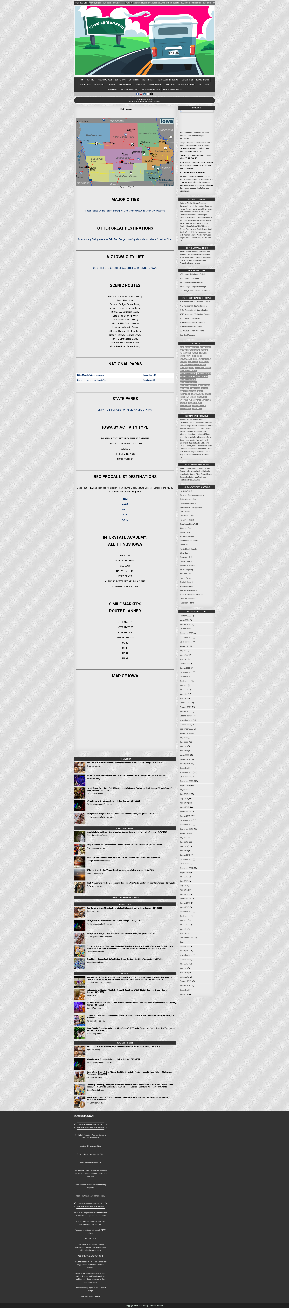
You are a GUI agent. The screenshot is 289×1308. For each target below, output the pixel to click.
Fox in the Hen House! (188, 598)
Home (81, 80)
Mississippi (192, 217)
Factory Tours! (170, 85)
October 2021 (185, 681)
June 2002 (184, 994)
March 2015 (184, 907)
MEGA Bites (183, 391)
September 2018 (186, 829)
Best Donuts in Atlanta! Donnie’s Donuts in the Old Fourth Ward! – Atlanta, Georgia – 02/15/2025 (124, 762)
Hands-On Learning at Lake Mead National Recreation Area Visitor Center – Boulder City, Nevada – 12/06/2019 (131, 883)
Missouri (201, 217)
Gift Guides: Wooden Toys (188, 385)
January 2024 (185, 624)
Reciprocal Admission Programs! (168, 80)
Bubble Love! (185, 532)
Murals (200, 391)
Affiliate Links (206, 142)
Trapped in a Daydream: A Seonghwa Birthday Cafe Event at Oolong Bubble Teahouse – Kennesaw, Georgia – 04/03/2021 (130, 1016)
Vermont (187, 235)
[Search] (151, 94)
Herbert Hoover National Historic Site (91, 380)
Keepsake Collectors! (188, 590)
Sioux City (150, 210)
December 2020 (186, 716)
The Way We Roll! (187, 515)
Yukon (197, 263)
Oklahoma (205, 226)
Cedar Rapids (91, 210)
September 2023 (186, 633)
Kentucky (194, 211)
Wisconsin (190, 238)
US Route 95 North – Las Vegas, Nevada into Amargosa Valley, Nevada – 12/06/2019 (120, 870)
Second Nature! (140, 85)
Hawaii (194, 209)
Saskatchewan (192, 260)
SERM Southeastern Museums (192, 331)
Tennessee (201, 232)
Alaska (189, 203)
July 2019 (184, 789)
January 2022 (185, 668)
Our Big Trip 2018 (185, 400)
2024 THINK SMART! (148, 80)
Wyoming (197, 238)
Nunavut (191, 263)
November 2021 (186, 676)
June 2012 (184, 924)
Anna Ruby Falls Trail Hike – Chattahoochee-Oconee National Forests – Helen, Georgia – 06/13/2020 (127, 832)
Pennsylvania (191, 229)
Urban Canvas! (185, 553)
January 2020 (185, 763)
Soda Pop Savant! (187, 536)
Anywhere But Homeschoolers (189, 350)
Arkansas (202, 203)
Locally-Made (184, 388)
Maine (208, 211)
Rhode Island (202, 229)
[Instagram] (144, 94)
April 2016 (184, 890)
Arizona (196, 203)
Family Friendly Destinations (202, 359)
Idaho (199, 209)
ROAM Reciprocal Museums (191, 326)
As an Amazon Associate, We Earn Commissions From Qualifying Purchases (90, 1126)
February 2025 (185, 616)
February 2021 (185, 707)
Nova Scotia (184, 257)
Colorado (191, 206)
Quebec (183, 260)
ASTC (125, 509)
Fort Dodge (119, 239)
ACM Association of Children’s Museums (195, 301)
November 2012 (186, 911)
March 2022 (184, 663)
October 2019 (185, 777)
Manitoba (202, 251)
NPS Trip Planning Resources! (191, 282)
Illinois (204, 209)
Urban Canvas (197, 409)
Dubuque (140, 210)
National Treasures (198, 394)
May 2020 (184, 746)
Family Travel (193, 362)
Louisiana (201, 211)
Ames (80, 239)
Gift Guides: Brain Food (203, 368)
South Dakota (191, 232)
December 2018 (186, 820)
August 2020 (185, 733)
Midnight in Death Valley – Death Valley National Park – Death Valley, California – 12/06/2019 (123, 857)
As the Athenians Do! (188, 499)
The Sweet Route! (187, 520)
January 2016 (185, 903)
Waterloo (160, 210)
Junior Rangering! (186, 569)
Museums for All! (187, 80)
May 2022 (184, 655)
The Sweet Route (185, 406)
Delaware (208, 206)
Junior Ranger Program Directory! (193, 286)
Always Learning (205, 347)
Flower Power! (185, 578)
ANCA (125, 504)
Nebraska (183, 220)
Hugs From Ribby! (187, 603)
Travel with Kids (185, 409)
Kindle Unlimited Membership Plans (90, 1154)
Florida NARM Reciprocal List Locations (192, 365)
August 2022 (185, 646)
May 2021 (184, 694)
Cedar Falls (107, 239)
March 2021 (184, 702)
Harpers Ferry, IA (149, 375)
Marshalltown (142, 239)
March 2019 (184, 807)
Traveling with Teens (199, 406)
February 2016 (185, 898)
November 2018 (186, 824)
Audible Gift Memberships (90, 1146)
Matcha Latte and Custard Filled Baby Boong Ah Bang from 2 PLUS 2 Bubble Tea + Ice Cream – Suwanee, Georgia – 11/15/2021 (128, 991)
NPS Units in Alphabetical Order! (192, 274)
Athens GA (204, 350)
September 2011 (186, 938)
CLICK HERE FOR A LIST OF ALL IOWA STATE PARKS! (125, 409)
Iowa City (130, 239)
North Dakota (191, 226)
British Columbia (192, 251)
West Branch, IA (149, 380)
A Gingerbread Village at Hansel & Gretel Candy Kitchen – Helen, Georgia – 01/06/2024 (121, 813)
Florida (182, 209)
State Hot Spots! (85, 85)
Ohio (199, 226)
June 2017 (184, 877)
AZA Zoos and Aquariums (190, 318)
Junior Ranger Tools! (125, 85)
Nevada (191, 220)
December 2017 (186, 859)
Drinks (199, 356)
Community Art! (186, 557)
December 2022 (186, 637)
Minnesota (184, 217)
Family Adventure (185, 359)
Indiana (210, 209)
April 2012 (184, 933)
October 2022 (185, 642)
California (183, 206)
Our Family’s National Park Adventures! (195, 291)
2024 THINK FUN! (134, 80)
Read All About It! (186, 582)
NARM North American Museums (193, 322)
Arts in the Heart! (186, 586)
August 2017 (185, 872)
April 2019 (184, 803)
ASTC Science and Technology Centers (195, 314)
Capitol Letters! (186, 561)
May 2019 (184, 798)
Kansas (187, 211)
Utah (181, 235)
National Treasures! (187, 565)
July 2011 (184, 942)
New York (199, 223)
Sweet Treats (206, 400)
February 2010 (185, 981)
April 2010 (184, 972)
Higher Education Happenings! (191, 507)
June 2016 (184, 881)
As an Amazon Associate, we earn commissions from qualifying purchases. (194, 135)
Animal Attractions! (155, 85)
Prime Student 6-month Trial (90, 1162)
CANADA (207, 85)
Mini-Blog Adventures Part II (151, 89)
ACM (125, 499)
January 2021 (185, 711)
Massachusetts (193, 214)
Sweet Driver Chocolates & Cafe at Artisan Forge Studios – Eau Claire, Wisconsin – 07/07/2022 (124, 959)
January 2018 (185, 855)
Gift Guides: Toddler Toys (188, 382)
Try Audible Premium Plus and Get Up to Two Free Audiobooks (90, 1136)
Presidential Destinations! (186, 85)
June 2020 (184, 742)
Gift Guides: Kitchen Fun (187, 373)
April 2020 (184, 750)
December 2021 (186, 672)
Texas (209, 232)
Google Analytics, (203, 185)
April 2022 (184, 659)
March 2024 (184, 620)
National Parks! (99, 85)
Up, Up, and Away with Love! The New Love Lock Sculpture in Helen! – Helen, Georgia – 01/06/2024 (126, 775)
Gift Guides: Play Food (204, 373)
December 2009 (186, 990)
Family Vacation (204, 362)
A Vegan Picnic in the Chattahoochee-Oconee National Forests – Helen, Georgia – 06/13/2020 (124, 844)
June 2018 (184, 842)
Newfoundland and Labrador (199, 254)
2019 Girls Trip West (191, 347)
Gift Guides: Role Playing (188, 379)
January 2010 (185, 985)
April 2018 (184, 850)
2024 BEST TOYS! (120, 80)
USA (200, 85)
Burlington (97, 239)
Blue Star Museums (187, 335)
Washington (201, 235)
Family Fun (183, 362)
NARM (125, 520)
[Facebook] (137, 94)
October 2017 (185, 863)
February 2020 (185, 759)
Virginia (193, 235)
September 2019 (186, 781)
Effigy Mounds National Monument (90, 375)
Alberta (182, 251)
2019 (181, 347)
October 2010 (185, 959)
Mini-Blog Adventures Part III (172, 89)
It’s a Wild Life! (185, 573)
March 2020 (184, 755)
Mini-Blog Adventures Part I (129, 89)
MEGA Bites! (185, 511)
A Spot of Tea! (185, 528)
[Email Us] (148, 94)
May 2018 (204, 388)
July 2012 (184, 920)
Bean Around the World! (189, 524)
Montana (208, 217)
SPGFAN (207, 155)
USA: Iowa (125, 109)
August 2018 (185, 833)
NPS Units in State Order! (189, 278)
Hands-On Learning (204, 385)
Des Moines (130, 210)
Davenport (118, 210)
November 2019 (186, 772)
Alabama (183, 203)
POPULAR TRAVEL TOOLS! (105, 80)
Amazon (189, 185)
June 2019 (184, 794)
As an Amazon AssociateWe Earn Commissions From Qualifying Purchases (144, 100)
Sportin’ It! (184, 545)
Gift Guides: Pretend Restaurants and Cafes (194, 376)
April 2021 (184, 698)
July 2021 (184, 685)
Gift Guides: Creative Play (188, 371)
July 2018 (184, 837)
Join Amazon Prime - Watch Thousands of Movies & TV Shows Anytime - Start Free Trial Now (90, 1173)
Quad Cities (166, 239)
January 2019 (185, 816)
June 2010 (184, 964)
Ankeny (87, 239)
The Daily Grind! (112, 89)
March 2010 (184, 977)
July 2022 (184, 650)
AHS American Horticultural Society (193, 306)
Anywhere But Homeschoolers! (192, 495)
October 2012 (185, 916)
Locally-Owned (195, 388)
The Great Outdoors (195, 403)
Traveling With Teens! (188, 503)
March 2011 (184, 946)
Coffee (182, 356)
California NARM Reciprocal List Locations (193, 353)
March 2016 (184, 894)
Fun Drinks (183, 368)
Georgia (188, 209)
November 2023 (186, 629)
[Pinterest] (141, 94)
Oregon (182, 229)
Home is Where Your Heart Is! (191, 594)
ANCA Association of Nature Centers (194, 310)
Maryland (183, 214)
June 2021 (184, 689)
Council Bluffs (106, 210)
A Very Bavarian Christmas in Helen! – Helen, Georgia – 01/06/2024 (113, 801)
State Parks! (111, 85)
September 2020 (186, 729)
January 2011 (185, 950)
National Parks (185, 394)
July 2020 (184, 737)
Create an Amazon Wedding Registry (90, 1196)
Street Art (196, 400)
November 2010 (186, 955)
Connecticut (199, 206)
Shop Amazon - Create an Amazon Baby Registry (90, 1186)
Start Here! (90, 80)
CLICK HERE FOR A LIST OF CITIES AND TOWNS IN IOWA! (125, 268)
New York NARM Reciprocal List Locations (193, 397)
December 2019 (190, 356)
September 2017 (186, 868)
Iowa (182, 211)
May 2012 (184, 929)
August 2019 (185, 785)
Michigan (203, 214)
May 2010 (184, 968)
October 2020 (185, 724)
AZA (125, 514)
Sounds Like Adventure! (189, 540)
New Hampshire (200, 220)
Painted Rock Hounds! (188, 549)
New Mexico (191, 223)
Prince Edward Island (204, 257)
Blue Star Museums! (202, 80)
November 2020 (186, 720)
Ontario (192, 257)
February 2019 (185, 811)
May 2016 (184, 885)
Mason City (155, 239)
